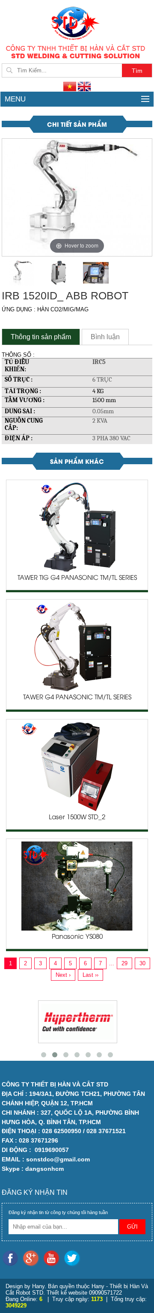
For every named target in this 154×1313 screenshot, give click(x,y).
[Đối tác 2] (70, 1022)
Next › (63, 975)
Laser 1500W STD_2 (77, 818)
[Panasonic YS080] (77, 885)
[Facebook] (12, 1257)
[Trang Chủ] (77, 22)
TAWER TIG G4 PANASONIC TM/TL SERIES (77, 578)
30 (142, 963)
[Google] (32, 1257)
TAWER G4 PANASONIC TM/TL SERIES (77, 698)
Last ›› (90, 975)
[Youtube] (53, 1257)
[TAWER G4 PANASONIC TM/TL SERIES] (77, 646)
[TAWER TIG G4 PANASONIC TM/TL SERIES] (77, 527)
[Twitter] (73, 1257)
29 (124, 963)
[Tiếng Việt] (70, 86)
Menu (15, 99)
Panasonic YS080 (77, 937)
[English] (84, 86)
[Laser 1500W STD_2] (77, 766)
